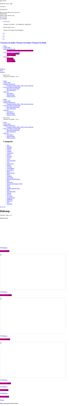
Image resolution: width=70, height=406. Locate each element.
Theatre (9, 193)
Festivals (9, 156)
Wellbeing (9, 199)
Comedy (9, 151)
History (9, 165)
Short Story (10, 182)
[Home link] (23, 43)
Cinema (9, 150)
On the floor (4, 390)
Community (10, 153)
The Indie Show (11, 191)
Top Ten (9, 194)
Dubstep (5, 247)
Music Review (11, 173)
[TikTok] (3, 36)
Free (8, 162)
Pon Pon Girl (4, 397)
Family (9, 154)
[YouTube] (3, 33)
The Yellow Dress (6, 295)
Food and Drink (11, 160)
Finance (9, 157)
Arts (8, 145)
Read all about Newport (13, 179)
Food (8, 159)
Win (8, 202)
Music (8, 171)
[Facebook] (3, 39)
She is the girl (4, 251)
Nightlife (9, 176)
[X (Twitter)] (3, 34)
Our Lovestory (5, 339)
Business (9, 146)
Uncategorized (11, 197)
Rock (8, 180)
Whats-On (9, 201)
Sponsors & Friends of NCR (14, 184)
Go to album (3, 18)
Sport (8, 185)
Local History (10, 168)
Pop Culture (10, 177)
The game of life (5, 383)
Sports (8, 187)
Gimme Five (10, 163)
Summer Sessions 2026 (13, 188)
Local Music (10, 170)
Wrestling (9, 204)
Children (9, 148)
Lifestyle (9, 167)
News (8, 174)
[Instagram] (3, 38)
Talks (8, 190)
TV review (10, 196)
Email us (2, 69)
